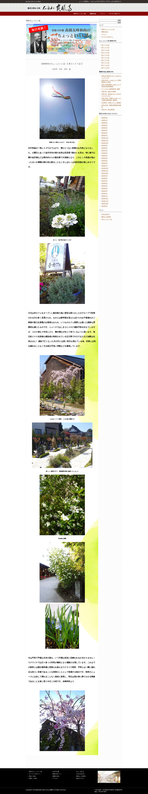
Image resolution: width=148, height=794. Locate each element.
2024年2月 (104, 193)
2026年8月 (104, 117)
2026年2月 (104, 133)
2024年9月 (104, 176)
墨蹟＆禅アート (57, 774)
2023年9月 (104, 206)
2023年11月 (104, 201)
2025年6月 (104, 153)
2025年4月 (104, 158)
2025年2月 (104, 163)
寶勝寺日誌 (56, 776)
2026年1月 (104, 135)
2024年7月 (104, 181)
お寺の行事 (56, 771)
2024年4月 (104, 188)
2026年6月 (104, 123)
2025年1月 (104, 165)
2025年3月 (104, 160)
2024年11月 (104, 171)
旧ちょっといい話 (106, 219)
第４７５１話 (105, 62)
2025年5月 (104, 155)
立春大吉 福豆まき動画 (108, 91)
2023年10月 (104, 203)
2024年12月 (104, 168)
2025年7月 (104, 150)
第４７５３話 (105, 57)
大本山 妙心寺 (105, 214)
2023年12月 (104, 198)
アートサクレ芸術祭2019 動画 (110, 89)
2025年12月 (104, 138)
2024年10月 (104, 173)
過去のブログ (80, 778)
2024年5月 (104, 186)
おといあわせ (80, 771)
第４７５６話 (105, 50)
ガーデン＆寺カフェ (114, 13)
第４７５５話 (105, 52)
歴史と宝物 (32, 776)
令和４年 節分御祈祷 (107, 109)
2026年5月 (104, 125)
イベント (102, 13)
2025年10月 (104, 143)
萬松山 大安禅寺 (106, 217)
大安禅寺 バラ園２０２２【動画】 (111, 102)
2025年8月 (104, 148)
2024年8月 (104, 178)
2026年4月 (104, 128)
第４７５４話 (105, 55)
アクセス (55, 778)
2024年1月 (104, 196)
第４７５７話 (105, 47)
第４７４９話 (105, 67)
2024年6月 (104, 183)
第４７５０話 (105, 65)
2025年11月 (104, 140)
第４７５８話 (105, 45)
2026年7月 (104, 120)
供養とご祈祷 (33, 778)
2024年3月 (104, 191)
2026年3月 (104, 130)
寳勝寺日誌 (93, 13)
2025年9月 (104, 145)
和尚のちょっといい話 (80, 13)
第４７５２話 (105, 60)
